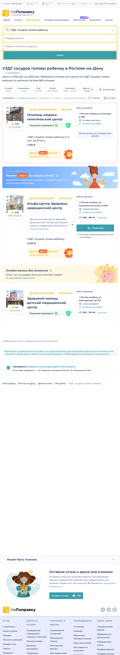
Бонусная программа (32, 647)
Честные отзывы (34, 641)
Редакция (8, 653)
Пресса (6, 648)
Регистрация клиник (56, 639)
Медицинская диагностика (104, 636)
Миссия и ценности (12, 640)
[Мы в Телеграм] (103, 610)
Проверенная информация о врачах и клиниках (36, 633)
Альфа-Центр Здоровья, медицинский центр (47, 206)
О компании (9, 626)
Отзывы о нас (9, 644)
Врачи (7, 20)
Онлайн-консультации (56, 20)
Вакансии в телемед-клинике (82, 637)
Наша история (10, 631)
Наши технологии (82, 643)
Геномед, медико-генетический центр (44, 117)
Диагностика (33, 20)
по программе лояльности (20, 278)
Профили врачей (105, 649)
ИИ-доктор (79, 20)
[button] (60, 30)
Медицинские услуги (104, 643)
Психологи (95, 20)
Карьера (7, 635)
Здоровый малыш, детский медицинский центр (46, 302)
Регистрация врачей (56, 647)
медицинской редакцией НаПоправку (51, 366)
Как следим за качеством (80, 649)
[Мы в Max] (114, 610)
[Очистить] (113, 30)
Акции (109, 20)
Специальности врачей (105, 628)
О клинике (78, 626)
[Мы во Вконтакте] (109, 610)
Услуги (18, 20)
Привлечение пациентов (57, 632)
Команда (77, 631)
